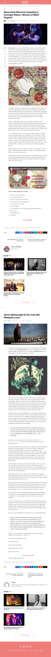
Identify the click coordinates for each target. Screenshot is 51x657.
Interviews (25, 650)
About (41, 650)
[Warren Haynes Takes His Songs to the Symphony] (14, 600)
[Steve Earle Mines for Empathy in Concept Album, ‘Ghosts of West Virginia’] (25, 34)
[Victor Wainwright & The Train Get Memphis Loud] (25, 334)
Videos (36, 650)
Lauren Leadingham (11, 20)
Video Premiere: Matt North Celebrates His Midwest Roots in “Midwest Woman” (14, 294)
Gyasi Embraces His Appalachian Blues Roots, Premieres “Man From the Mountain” (36, 274)
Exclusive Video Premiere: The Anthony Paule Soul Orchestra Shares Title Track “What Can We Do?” (14, 274)
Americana (6, 227)
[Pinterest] (5, 63)
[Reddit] (5, 57)
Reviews (5, 311)
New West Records (29, 227)
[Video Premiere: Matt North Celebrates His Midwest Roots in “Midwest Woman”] (14, 285)
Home (9, 650)
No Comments (26, 20)
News (5, 9)
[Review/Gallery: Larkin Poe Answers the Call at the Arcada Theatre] (14, 619)
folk (17, 227)
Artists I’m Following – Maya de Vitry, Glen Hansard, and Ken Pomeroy (36, 608)
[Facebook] (5, 51)
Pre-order (27, 220)
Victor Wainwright (28, 555)
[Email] (5, 66)
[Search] (46, 2)
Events (31, 650)
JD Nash (9, 320)
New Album (21, 227)
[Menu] (5, 2)
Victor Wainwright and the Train (27, 562)
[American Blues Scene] (25, 2)
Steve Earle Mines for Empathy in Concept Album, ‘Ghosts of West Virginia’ (35, 575)
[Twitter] (5, 54)
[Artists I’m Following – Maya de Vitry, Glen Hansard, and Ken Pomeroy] (37, 600)
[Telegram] (5, 60)
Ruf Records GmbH (16, 562)
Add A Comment (25, 302)
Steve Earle (37, 227)
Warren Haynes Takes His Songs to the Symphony (13, 608)
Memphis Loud (7, 562)
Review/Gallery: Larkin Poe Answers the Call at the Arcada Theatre (13, 628)
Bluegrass (12, 227)
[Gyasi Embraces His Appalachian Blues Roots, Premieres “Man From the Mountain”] (37, 264)
